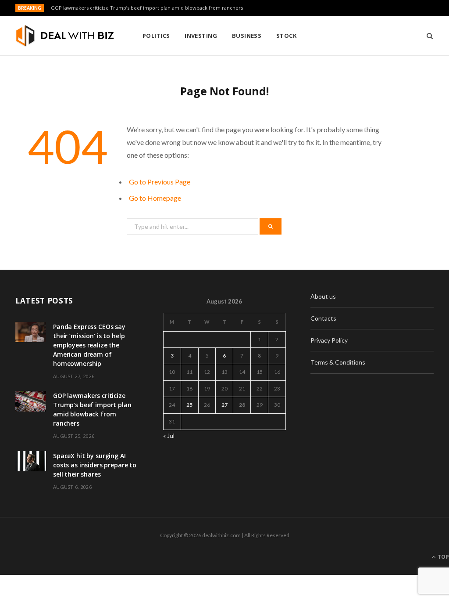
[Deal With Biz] (64, 36)
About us (323, 296)
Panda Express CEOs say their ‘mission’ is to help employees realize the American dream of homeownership (89, 345)
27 (224, 404)
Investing (201, 36)
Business (247, 36)
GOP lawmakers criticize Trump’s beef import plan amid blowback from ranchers (147, 8)
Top (442, 556)
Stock (286, 36)
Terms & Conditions (337, 362)
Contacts (323, 318)
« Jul (169, 435)
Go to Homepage (155, 198)
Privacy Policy (329, 340)
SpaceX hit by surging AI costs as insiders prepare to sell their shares (94, 465)
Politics (156, 36)
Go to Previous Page (159, 181)
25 (189, 404)
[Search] (427, 35)
